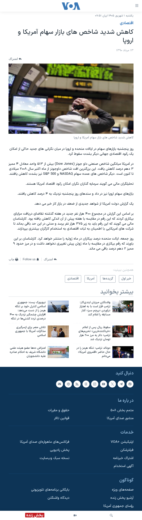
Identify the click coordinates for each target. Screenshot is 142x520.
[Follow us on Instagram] (94, 383)
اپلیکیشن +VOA (122, 441)
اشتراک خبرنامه (123, 458)
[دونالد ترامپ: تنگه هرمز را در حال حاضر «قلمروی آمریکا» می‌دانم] (122, 352)
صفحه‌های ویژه (122, 489)
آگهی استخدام (123, 466)
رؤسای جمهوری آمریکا (118, 505)
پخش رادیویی (59, 450)
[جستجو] (111, 515)
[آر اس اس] (77, 383)
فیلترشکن (126, 450)
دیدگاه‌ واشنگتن (58, 497)
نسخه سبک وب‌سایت (54, 458)
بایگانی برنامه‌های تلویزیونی (50, 489)
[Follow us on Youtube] (103, 383)
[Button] (15, 58)
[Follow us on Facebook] (129, 383)
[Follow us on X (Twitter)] (112, 383)
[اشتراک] (59, 383)
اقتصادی (126, 23)
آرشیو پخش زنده (121, 497)
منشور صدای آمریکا (120, 418)
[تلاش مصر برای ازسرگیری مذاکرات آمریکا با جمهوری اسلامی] (58, 331)
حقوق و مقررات (58, 410)
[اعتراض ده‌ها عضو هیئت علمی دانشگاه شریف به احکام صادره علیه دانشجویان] (58, 352)
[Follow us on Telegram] (121, 383)
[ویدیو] (75, 515)
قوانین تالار (61, 418)
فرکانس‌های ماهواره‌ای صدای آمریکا (44, 441)
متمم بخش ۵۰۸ (121, 410)
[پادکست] (68, 383)
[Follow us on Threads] (85, 383)
